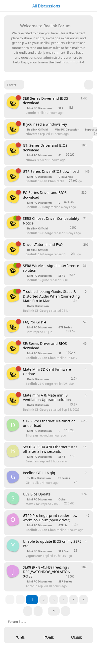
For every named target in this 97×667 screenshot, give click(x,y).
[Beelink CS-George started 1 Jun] (13, 222)
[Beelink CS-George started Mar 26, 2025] (13, 102)
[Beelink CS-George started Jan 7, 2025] (13, 326)
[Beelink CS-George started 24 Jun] (13, 295)
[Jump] (65, 611)
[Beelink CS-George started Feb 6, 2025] (13, 128)
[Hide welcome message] (83, 25)
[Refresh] (88, 84)
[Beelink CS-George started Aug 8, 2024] (13, 248)
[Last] (38, 611)
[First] (9, 599)
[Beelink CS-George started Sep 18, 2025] (13, 373)
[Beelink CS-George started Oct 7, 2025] (13, 270)
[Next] (27, 611)
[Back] (20, 599)
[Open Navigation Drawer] (5, 5)
